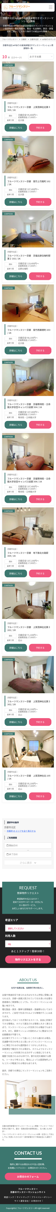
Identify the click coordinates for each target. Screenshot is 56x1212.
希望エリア (11, 920)
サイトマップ (23, 1197)
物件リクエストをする (28, 959)
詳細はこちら (15, 127)
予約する (40, 127)
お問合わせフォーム (28, 1176)
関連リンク (9, 1197)
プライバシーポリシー (41, 1197)
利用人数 (10, 936)
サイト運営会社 (21, 1201)
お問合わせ (36, 1201)
